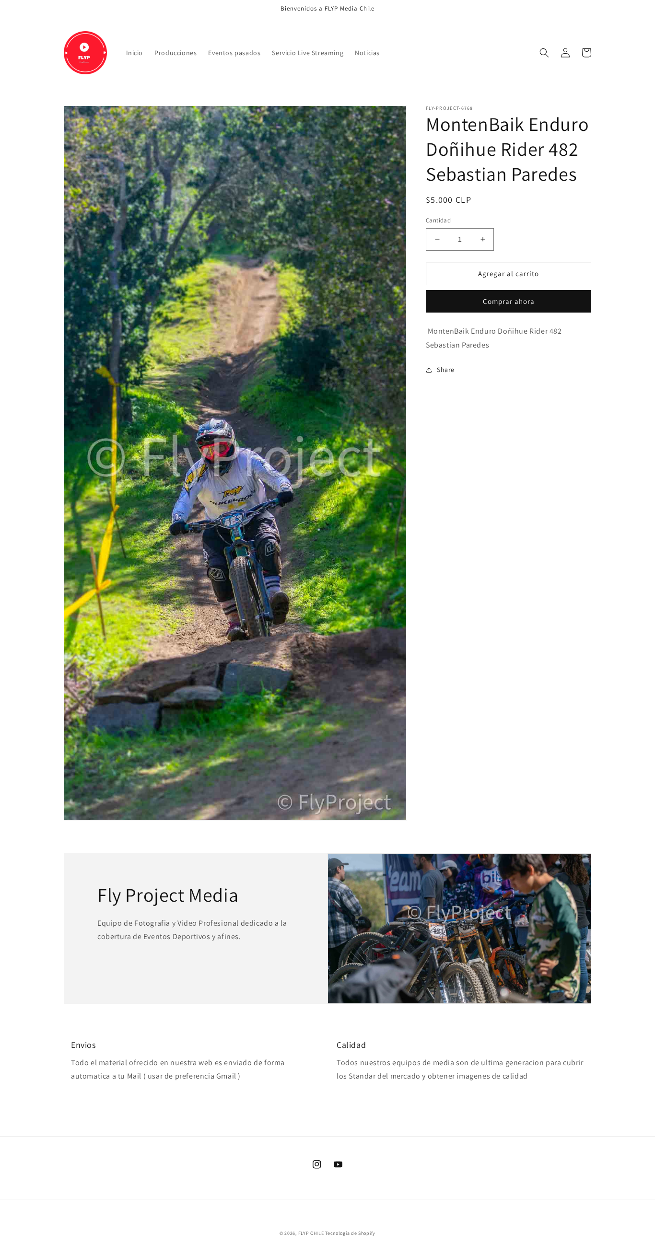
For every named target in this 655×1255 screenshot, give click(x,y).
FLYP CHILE (311, 1233)
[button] (544, 52)
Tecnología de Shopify (350, 1233)
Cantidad (438, 220)
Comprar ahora (509, 300)
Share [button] (446, 369)
